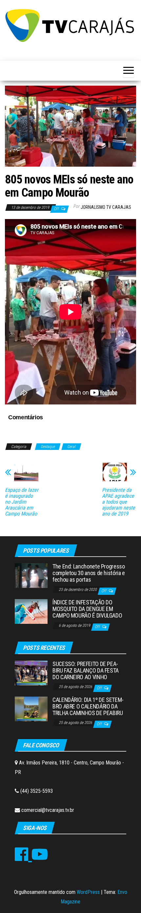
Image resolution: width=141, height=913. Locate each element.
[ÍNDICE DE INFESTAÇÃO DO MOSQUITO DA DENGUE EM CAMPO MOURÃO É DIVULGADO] (31, 611)
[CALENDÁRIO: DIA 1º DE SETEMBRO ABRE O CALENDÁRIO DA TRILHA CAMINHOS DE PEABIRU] (31, 709)
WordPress (88, 892)
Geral (71, 446)
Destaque (48, 446)
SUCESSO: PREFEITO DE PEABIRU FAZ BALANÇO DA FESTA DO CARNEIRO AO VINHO (85, 670)
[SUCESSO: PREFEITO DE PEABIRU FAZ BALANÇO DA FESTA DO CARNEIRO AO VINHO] (31, 673)
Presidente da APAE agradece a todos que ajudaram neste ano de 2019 (118, 502)
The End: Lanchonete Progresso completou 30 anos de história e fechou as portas (88, 573)
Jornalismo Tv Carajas (106, 207)
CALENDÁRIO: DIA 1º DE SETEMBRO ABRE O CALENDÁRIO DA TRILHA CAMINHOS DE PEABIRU (88, 706)
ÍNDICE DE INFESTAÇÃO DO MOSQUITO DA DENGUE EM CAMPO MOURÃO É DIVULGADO (87, 609)
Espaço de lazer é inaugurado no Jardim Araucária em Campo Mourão (21, 502)
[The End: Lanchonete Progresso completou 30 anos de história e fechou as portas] (31, 575)
